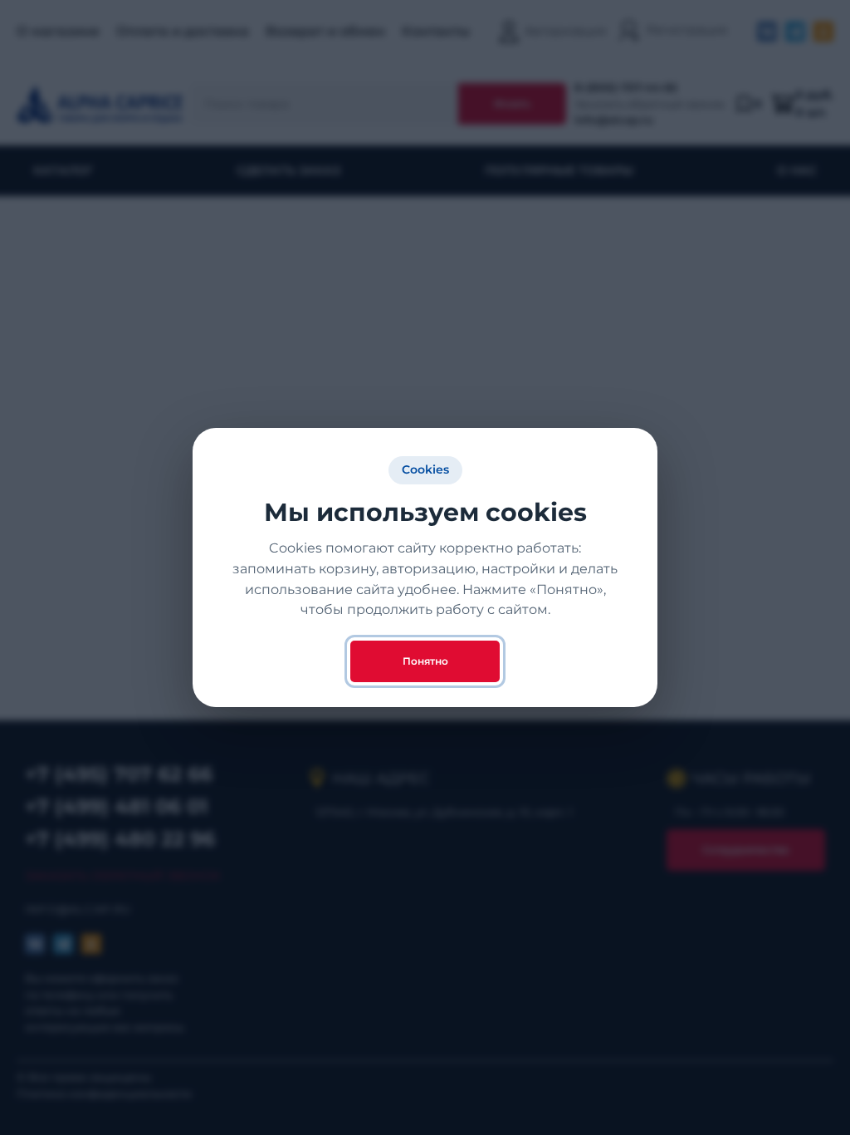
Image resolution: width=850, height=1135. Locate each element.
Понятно (425, 661)
